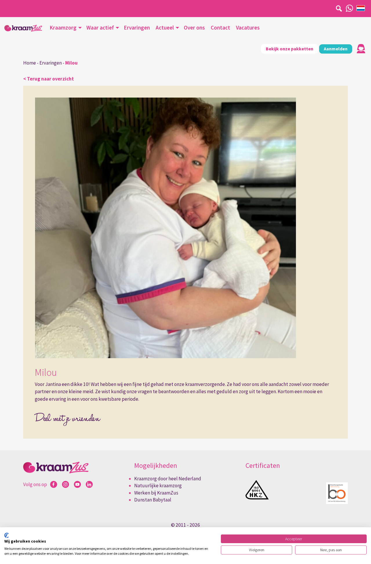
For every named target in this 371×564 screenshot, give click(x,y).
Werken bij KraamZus (156, 493)
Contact (220, 27)
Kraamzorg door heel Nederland (167, 478)
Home (29, 63)
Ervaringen (137, 27)
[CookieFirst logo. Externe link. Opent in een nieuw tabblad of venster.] (6, 535)
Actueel (165, 27)
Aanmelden (336, 49)
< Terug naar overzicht (48, 79)
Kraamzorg (63, 27)
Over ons (194, 27)
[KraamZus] (23, 28)
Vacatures (248, 27)
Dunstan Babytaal (152, 500)
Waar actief (100, 27)
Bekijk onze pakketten (289, 49)
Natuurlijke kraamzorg (158, 485)
